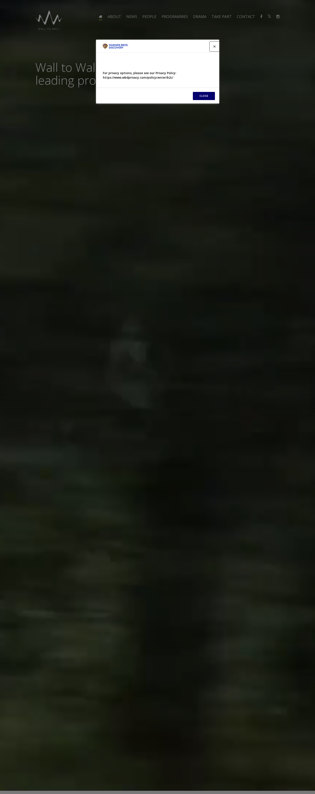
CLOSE (204, 96)
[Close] (214, 46)
